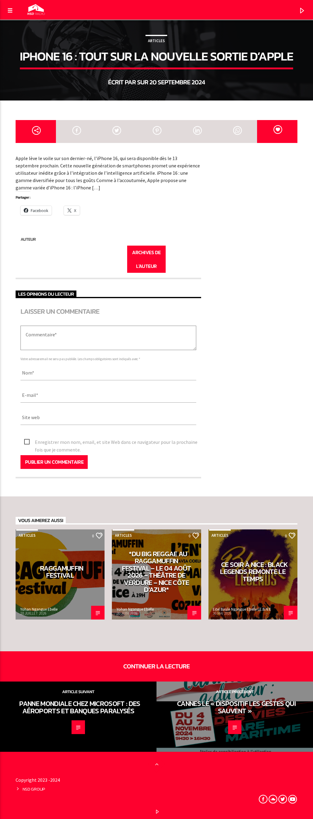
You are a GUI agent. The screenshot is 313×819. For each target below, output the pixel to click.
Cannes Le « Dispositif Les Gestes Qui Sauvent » (236, 707)
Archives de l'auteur (146, 259)
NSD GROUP (34, 789)
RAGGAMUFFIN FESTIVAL (61, 572)
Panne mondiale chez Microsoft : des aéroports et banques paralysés (79, 707)
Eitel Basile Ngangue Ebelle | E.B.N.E (242, 609)
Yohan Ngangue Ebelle (38, 609)
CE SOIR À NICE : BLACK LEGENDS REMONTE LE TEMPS (254, 571)
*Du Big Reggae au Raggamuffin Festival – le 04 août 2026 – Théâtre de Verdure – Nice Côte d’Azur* (156, 572)
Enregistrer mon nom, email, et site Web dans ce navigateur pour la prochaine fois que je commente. (116, 442)
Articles (156, 40)
